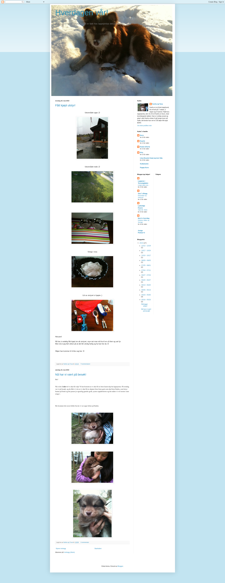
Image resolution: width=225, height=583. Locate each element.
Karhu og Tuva (157, 104)
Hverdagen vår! (81, 12)
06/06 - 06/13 (146, 290)
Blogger (120, 566)
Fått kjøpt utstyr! (65, 105)
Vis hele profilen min (144, 126)
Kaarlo (142, 141)
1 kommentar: (85, 542)
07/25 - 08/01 (146, 265)
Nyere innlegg (61, 548)
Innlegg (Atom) (69, 552)
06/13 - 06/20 (146, 285)
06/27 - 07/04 (146, 275)
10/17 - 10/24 (146, 250)
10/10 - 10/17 (146, 255)
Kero (142, 135)
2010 (142, 243)
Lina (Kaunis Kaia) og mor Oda (151, 158)
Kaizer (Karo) (145, 147)
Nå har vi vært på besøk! (70, 374)
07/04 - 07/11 (146, 270)
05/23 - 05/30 (146, 295)
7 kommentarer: (85, 364)
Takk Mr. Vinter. (143, 210)
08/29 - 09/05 (146, 260)
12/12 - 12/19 (146, 246)
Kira (141, 152)
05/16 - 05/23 (146, 300)
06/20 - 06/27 (146, 280)
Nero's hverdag (143, 218)
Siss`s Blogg (142, 194)
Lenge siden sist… (144, 185)
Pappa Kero (144, 168)
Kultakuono (144, 164)
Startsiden (98, 548)
